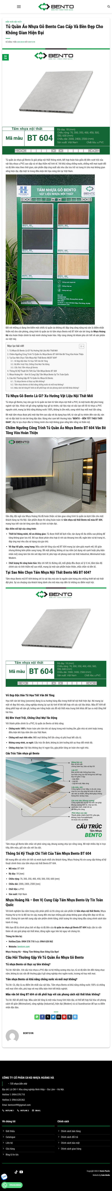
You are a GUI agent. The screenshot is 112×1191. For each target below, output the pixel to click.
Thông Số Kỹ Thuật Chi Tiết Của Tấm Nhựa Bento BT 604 (33, 371)
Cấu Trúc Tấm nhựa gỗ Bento (26, 367)
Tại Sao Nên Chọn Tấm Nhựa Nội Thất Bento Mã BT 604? (33, 357)
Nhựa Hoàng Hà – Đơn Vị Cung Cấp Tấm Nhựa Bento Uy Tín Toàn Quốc (39, 374)
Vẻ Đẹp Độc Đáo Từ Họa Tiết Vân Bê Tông (31, 361)
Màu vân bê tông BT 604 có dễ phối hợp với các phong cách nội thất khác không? (46, 388)
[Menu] (19, 6)
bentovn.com (24, 946)
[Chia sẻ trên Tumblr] (69, 1017)
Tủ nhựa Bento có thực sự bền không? (29, 381)
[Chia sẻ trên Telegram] (75, 1017)
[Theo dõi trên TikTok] (16, 1172)
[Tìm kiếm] (108, 6)
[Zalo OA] (4, 1179)
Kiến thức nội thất (14, 22)
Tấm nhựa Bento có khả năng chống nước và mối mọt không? (39, 384)
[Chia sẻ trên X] (47, 1017)
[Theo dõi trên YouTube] (21, 1172)
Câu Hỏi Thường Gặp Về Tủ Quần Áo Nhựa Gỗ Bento (31, 378)
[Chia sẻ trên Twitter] (53, 1017)
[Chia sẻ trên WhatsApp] (36, 1017)
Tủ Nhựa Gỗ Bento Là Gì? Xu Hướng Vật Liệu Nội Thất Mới (33, 350)
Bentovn (31, 42)
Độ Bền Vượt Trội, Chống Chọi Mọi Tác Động (31, 364)
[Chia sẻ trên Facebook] (42, 1017)
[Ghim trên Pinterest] (64, 1017)
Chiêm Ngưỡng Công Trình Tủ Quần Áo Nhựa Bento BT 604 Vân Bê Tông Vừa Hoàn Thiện (46, 354)
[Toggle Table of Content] (80, 346)
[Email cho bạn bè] (58, 1017)
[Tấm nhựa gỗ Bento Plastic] (56, 6)
